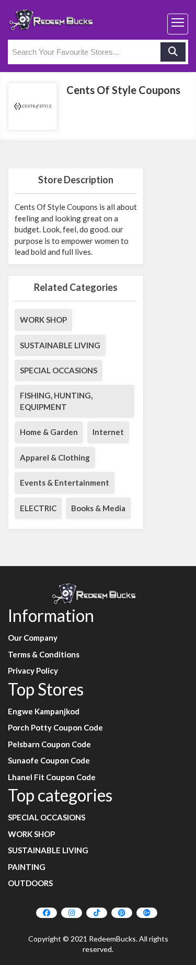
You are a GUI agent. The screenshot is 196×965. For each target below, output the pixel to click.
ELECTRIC (38, 508)
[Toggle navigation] (177, 24)
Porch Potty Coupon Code (55, 727)
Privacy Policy (33, 670)
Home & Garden (49, 432)
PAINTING (26, 867)
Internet (108, 432)
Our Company (32, 637)
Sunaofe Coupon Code (49, 760)
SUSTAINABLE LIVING (60, 345)
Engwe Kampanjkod (43, 711)
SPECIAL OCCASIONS (58, 370)
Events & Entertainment (64, 482)
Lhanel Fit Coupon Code (52, 777)
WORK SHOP (43, 319)
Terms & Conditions (43, 654)
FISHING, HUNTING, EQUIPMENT (56, 401)
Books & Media (98, 508)
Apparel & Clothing (55, 457)
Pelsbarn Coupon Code (49, 744)
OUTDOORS (30, 883)
